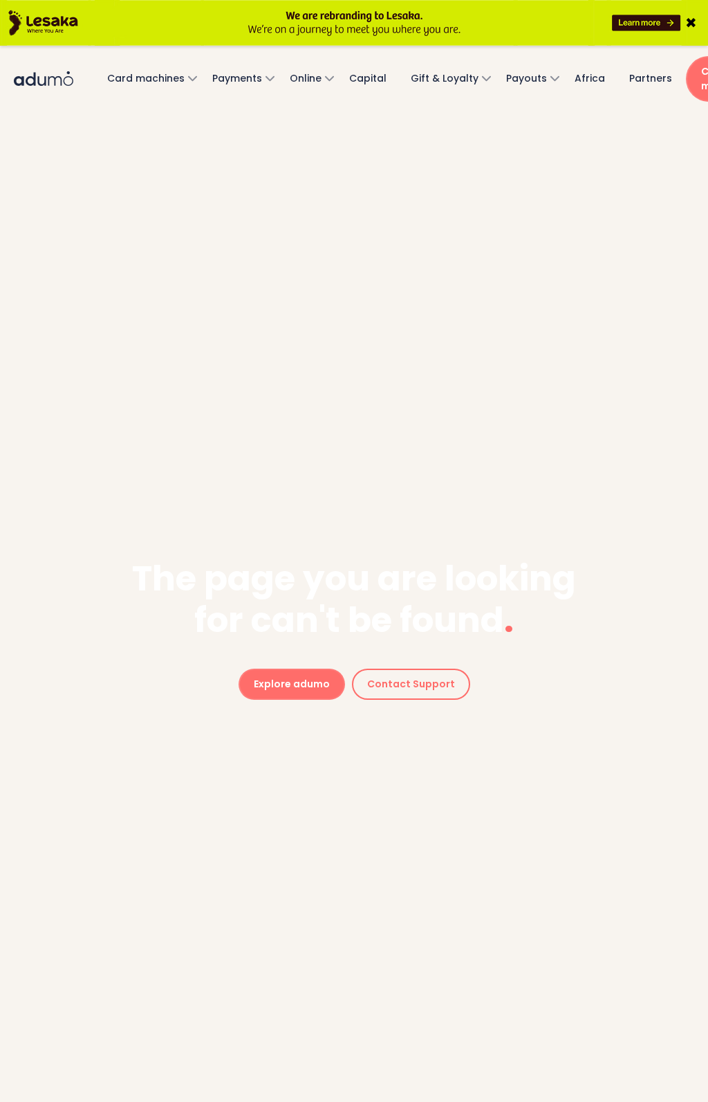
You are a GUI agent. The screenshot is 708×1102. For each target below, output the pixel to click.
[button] (147, 78)
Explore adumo (292, 684)
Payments (237, 78)
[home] (55, 79)
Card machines (146, 78)
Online (306, 78)
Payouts (526, 78)
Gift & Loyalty (444, 78)
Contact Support (411, 684)
